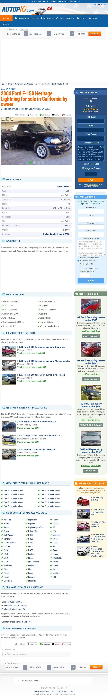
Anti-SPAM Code (90, 268)
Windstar (56, 573)
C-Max (6, 531)
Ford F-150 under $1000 (13, 490)
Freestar (31, 577)
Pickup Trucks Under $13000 (56, 234)
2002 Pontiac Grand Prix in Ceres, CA (37, 449)
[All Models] (40, 33)
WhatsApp (46, 115)
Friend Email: (91, 231)
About (54, 691)
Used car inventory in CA (12, 602)
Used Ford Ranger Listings (91, 420)
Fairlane (31, 554)
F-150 (30, 539)
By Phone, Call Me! (86, 264)
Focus (30, 573)
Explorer (31, 523)
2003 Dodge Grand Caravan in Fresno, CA (39, 435)
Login (105, 4)
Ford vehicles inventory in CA (13, 609)
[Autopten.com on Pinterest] (46, 688)
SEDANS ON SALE (90, 379)
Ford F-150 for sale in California (15, 605)
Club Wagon (8, 535)
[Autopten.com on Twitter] (54, 688)
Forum (94, 18)
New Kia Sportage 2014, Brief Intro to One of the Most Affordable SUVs (97, 551)
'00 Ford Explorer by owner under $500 (90, 451)
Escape (7, 573)
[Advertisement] (54, 60)
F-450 (30, 550)
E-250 (6, 554)
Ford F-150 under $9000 (50, 506)
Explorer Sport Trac (36, 527)
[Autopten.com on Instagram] (50, 688)
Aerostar (7, 519)
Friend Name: (91, 223)
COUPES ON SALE (90, 336)
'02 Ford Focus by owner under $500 (91, 319)
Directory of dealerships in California (17, 622)
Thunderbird (57, 558)
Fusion (55, 519)
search (94, 33)
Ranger (55, 542)
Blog (82, 18)
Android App (38, 691)
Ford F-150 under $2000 (13, 498)
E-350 (6, 558)
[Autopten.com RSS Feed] (66, 688)
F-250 (30, 542)
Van (54, 569)
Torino (55, 561)
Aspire (6, 523)
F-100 (30, 535)
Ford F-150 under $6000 (50, 494)
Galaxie (56, 523)
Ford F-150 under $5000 (50, 490)
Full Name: (91, 117)
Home (7, 18)
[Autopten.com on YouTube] (58, 688)
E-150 (6, 550)
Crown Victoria (10, 542)
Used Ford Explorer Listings (91, 466)
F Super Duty (33, 531)
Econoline (8, 565)
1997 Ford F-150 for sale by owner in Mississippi (42, 375)
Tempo (55, 554)
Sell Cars (47, 18)
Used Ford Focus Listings (91, 331)
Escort (6, 577)
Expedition (32, 519)
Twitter (56, 115)
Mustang (56, 535)
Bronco (7, 527)
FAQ (59, 691)
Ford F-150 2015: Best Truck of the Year (97, 512)
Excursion (8, 581)
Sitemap (47, 691)
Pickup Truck (63, 186)
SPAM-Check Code (91, 164)
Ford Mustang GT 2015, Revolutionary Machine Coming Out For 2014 (98, 538)
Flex (30, 569)
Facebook (33, 115)
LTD (54, 531)
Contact (72, 691)
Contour (7, 539)
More (5, 24)
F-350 (30, 546)
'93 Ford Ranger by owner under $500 (91, 405)
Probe (55, 539)
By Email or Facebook (87, 261)
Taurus (55, 550)
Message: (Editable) (90, 143)
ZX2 (54, 577)
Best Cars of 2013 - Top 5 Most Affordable (98, 524)
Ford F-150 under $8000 (50, 502)
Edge (6, 569)
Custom (7, 546)
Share (98, 4)
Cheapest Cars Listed (27, 18)
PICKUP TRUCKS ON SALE (90, 425)
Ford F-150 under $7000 (50, 498)
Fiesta (30, 558)
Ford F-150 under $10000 (14, 494)
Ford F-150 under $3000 (13, 502)
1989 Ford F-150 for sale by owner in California (42, 347)
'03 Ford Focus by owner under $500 (91, 362)
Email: (91, 125)
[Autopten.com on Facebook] (42, 688)
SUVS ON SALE (90, 471)
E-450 (6, 561)
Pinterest (67, 115)
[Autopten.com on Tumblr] (62, 688)
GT (54, 527)
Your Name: (91, 208)
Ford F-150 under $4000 (13, 506)
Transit (55, 565)
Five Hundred (33, 561)
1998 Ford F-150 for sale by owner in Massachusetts (44, 361)
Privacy (64, 691)
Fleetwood (32, 565)
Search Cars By (65, 18)
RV (54, 546)
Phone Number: (91, 134)
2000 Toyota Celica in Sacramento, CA (37, 421)
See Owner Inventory (92, 112)
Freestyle (32, 581)
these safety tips (92, 185)
